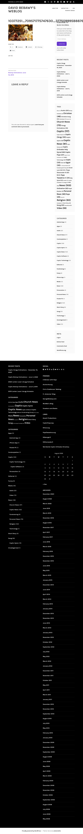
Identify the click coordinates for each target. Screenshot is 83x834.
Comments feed (62, 346)
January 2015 (47, 580)
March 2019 (47, 513)
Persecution (60, 290)
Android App (60, 222)
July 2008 (46, 809)
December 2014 (48, 585)
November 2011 (48, 675)
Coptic (63, 131)
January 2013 (47, 632)
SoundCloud (68, 205)
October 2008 (48, 795)
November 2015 (48, 561)
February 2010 (48, 733)
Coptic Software (62, 256)
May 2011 (46, 685)
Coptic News (61, 252)
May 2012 (46, 656)
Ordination (62, 188)
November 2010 (48, 709)
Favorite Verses (70, 10)
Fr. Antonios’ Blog (49, 394)
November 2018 (48, 518)
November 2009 (48, 747)
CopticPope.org (48, 423)
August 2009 (47, 757)
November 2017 (48, 527)
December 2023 (48, 494)
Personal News (61, 294)
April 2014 (46, 594)
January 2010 (47, 738)
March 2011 (47, 695)
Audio (65, 110)
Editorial (59, 264)
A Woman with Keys (50, 380)
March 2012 (47, 661)
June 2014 (46, 590)
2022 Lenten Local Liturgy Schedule (21, 382)
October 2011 (47, 680)
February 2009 (48, 781)
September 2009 (49, 752)
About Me (55, 8)
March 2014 (47, 599)
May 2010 (46, 728)
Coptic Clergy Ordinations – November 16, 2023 (64, 65)
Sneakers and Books (50, 408)
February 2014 (48, 604)
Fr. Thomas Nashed (65, 165)
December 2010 (48, 704)
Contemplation (61, 239)
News (65, 185)
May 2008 (46, 819)
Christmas (62, 119)
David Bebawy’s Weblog (22, 9)
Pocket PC (60, 298)
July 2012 (46, 652)
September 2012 (48, 647)
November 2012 (48, 637)
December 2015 (48, 556)
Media (58, 281)
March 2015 (47, 575)
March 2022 (47, 503)
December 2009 (48, 742)
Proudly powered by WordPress (31, 831)
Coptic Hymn (61, 247)
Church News (61, 235)
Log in (58, 337)
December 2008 (48, 785)
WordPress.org (61, 350)
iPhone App (60, 277)
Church (68, 119)
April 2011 (46, 690)
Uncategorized (61, 320)
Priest (62, 197)
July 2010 (46, 723)
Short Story (67, 203)
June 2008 (46, 814)
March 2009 (47, 776)
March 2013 (47, 628)
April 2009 (46, 771)
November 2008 (48, 790)
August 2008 (47, 804)
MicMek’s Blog (48, 404)
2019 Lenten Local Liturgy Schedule (21, 391)
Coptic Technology (62, 260)
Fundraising (60, 167)
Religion (64, 200)
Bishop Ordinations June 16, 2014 (17, 73)
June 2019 (46, 508)
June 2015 (46, 566)
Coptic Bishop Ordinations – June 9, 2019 (63, 88)
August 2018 (47, 523)
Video (62, 208)
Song (60, 205)
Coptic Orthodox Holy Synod (62, 149)
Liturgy (65, 182)
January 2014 (47, 609)
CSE (74, 8)
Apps (58, 226)
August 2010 (47, 718)
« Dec (45, 484)
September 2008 (49, 800)
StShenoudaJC (48, 442)
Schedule (60, 203)
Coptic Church (61, 134)
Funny (66, 167)
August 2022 (47, 499)
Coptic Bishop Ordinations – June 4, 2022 (63, 74)
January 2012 (47, 666)
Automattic (57, 831)
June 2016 (46, 542)
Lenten (65, 180)
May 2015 (46, 570)
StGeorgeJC (47, 437)
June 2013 (46, 623)
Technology (60, 315)
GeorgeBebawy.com (49, 399)
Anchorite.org (47, 384)
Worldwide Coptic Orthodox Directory (56, 447)
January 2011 (47, 699)
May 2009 (46, 766)
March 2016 (47, 546)
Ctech (63, 162)
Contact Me (64, 8)
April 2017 (46, 532)
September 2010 (48, 714)
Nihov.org (46, 428)
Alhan (59, 110)
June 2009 (46, 761)
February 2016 (48, 551)
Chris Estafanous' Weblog (52, 389)
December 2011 (48, 671)
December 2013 (48, 613)
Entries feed (60, 342)
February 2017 (48, 537)
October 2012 (47, 642)
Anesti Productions (49, 418)
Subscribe (62, 44)
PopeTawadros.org (49, 432)
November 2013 (48, 618)
